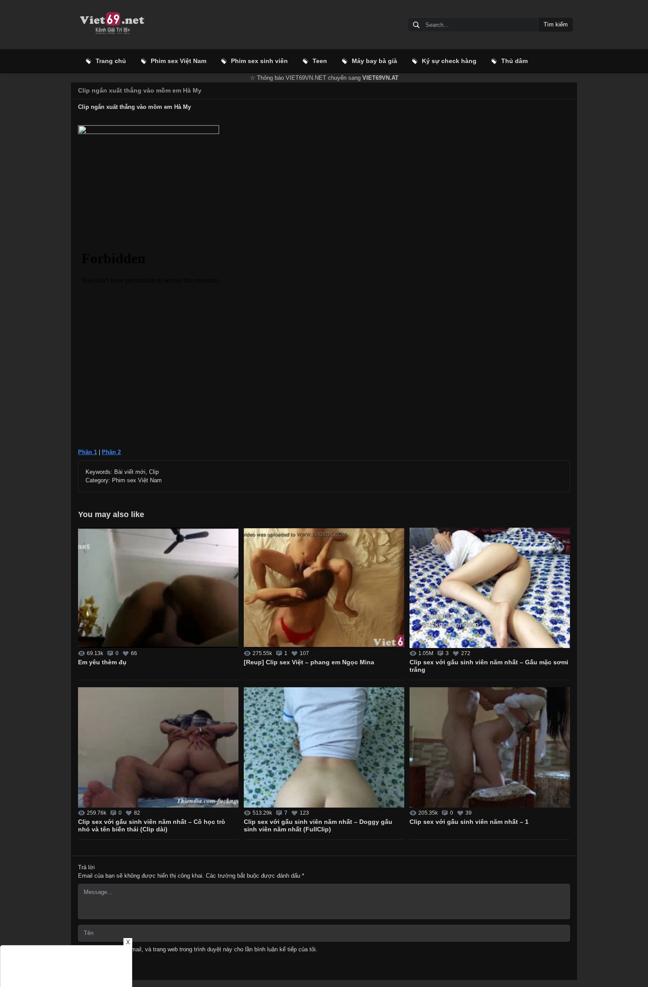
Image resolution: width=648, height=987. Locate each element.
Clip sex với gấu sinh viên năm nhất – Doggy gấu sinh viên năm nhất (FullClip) (318, 825)
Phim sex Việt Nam (137, 480)
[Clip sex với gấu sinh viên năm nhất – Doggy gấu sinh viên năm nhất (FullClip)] (324, 747)
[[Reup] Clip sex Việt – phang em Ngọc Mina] (324, 588)
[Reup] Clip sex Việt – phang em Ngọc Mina (309, 662)
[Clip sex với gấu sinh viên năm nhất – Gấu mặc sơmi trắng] (490, 588)
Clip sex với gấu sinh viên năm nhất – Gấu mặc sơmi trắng (489, 666)
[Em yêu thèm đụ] (158, 588)
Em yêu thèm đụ (102, 662)
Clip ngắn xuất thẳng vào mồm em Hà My (139, 90)
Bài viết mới (129, 472)
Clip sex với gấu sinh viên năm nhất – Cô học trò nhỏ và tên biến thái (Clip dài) (151, 825)
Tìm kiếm (556, 24)
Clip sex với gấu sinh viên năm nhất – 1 (469, 821)
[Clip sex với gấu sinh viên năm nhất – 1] (490, 747)
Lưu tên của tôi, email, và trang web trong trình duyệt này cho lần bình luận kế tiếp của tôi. (201, 949)
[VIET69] (111, 24)
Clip (154, 472)
